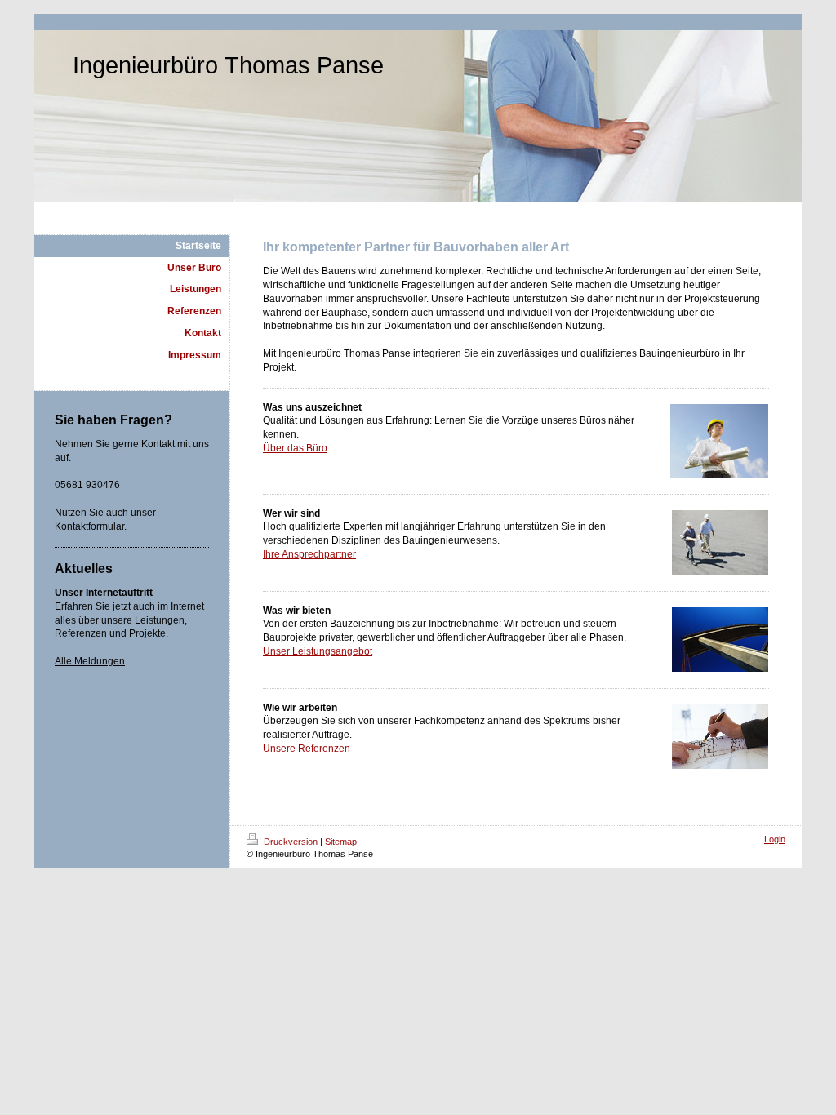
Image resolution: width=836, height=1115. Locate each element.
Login (774, 839)
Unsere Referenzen (306, 748)
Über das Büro (295, 448)
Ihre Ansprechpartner (309, 554)
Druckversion (290, 841)
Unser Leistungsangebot (317, 651)
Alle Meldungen (90, 661)
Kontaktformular (89, 526)
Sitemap (341, 841)
